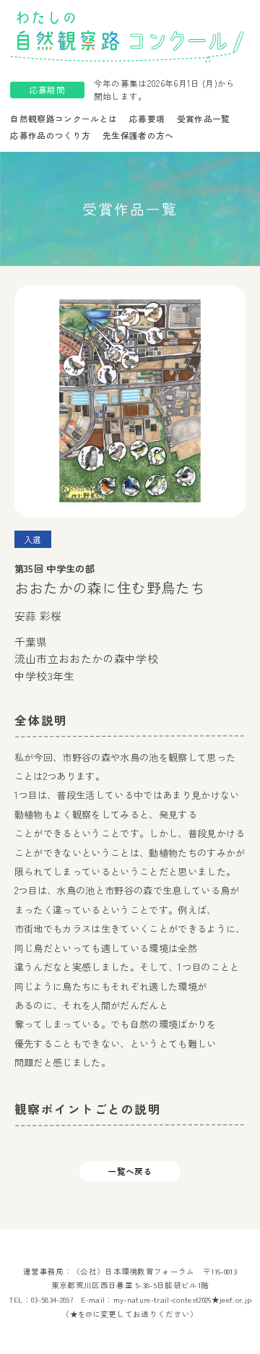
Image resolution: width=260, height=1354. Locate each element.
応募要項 (147, 118)
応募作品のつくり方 (50, 135)
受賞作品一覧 (203, 118)
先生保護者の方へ (138, 135)
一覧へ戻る (130, 1171)
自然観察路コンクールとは (63, 118)
